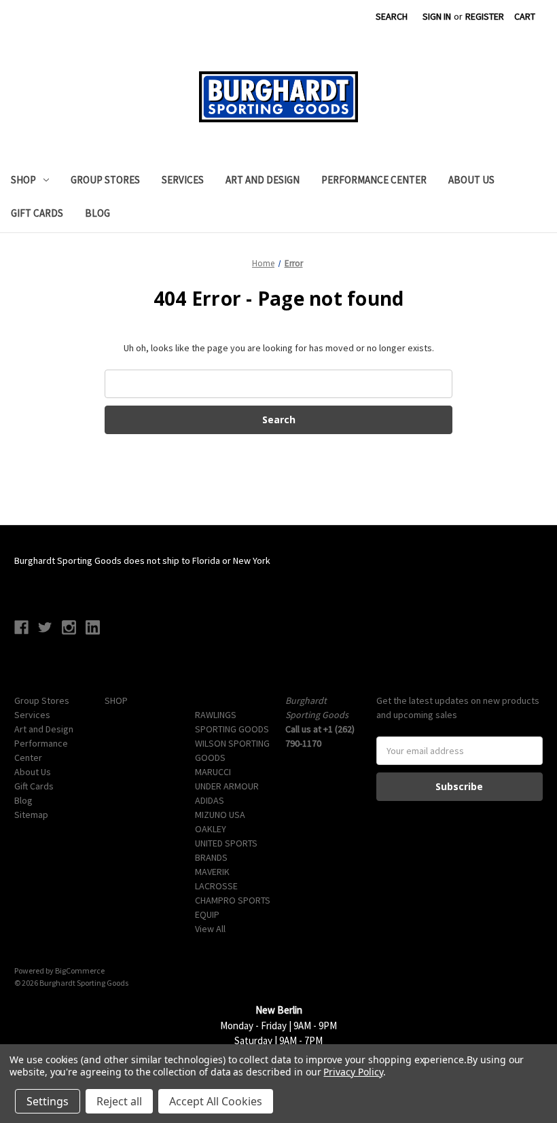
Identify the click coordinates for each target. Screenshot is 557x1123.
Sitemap (31, 814)
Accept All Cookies (215, 1101)
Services (183, 179)
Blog (97, 213)
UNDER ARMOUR (227, 786)
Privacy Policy (352, 1071)
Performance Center (374, 179)
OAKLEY (210, 829)
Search (392, 16)
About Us (471, 179)
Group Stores (105, 179)
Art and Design (263, 179)
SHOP (23, 179)
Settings (47, 1101)
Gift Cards (37, 213)
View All (210, 929)
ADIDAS (209, 800)
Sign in (437, 16)
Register (484, 16)
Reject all (119, 1101)
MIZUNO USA (220, 814)
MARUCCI (213, 772)
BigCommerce (80, 970)
